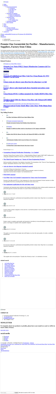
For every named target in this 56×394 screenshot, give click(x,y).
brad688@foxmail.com (12, 34)
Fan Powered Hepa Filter (41, 344)
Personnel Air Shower (10, 269)
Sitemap (32, 342)
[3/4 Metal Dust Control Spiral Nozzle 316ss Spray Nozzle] (11, 143)
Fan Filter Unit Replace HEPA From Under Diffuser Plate (20, 117)
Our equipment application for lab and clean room (19, 184)
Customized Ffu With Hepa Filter (12, 275)
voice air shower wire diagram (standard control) (18, 166)
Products (6, 5)
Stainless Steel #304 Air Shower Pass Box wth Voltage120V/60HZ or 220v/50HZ (28, 100)
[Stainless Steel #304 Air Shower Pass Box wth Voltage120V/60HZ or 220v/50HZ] (4, 97)
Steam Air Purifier (9, 272)
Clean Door (12, 18)
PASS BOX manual (9, 174)
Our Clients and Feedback (12, 29)
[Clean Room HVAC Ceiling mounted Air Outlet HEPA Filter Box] (4, 91)
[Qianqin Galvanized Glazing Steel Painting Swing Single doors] (14, 121)
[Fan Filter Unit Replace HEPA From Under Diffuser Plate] (7, 115)
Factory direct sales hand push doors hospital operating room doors (26, 88)
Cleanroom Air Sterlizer (11, 13)
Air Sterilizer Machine (10, 265)
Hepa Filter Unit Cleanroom (28, 344)
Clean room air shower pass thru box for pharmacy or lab (25, 82)
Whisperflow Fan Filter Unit (7, 344)
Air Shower (12, 8)
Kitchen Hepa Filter (42, 51)
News (5, 23)
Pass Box (11, 12)
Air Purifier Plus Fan (9, 263)
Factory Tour (9, 30)
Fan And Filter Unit (8, 53)
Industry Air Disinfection (15, 16)
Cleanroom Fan (17, 344)
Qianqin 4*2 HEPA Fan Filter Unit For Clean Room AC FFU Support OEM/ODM (26, 76)
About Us (6, 26)
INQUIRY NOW (5, 330)
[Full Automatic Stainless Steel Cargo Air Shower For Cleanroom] (7, 138)
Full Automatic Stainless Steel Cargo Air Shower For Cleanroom (21, 139)
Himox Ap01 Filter (9, 264)
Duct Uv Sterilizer (9, 273)
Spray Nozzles (9, 22)
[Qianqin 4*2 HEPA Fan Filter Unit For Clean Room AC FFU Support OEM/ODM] (6, 74)
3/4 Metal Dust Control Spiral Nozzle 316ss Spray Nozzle (20, 145)
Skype (2, 349)
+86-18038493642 (27, 34)
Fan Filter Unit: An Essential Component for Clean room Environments (25, 177)
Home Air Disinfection (14, 14)
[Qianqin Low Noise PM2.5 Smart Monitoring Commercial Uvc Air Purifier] (12, 63)
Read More (6, 71)
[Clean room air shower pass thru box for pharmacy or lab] (4, 80)
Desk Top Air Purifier (10, 276)
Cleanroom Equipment (11, 6)
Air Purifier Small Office (19, 53)
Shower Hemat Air (9, 267)
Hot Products (26, 342)
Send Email (3, 348)
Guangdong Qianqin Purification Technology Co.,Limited (21, 152)
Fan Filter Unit (12, 9)
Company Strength (10, 27)
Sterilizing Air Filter (9, 271)
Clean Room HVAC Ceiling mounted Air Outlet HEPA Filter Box (28, 94)
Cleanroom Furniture (11, 21)
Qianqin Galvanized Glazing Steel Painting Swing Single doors (21, 122)
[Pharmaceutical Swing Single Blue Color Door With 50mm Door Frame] (21, 103)
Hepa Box (11, 10)
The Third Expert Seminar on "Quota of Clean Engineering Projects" (24, 159)
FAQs (5, 25)
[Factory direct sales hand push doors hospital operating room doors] (6, 86)
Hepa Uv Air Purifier (9, 268)
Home (5, 4)
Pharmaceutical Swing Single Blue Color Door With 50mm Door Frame (28, 106)
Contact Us (6, 31)
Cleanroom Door (10, 17)
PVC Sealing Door (13, 20)
